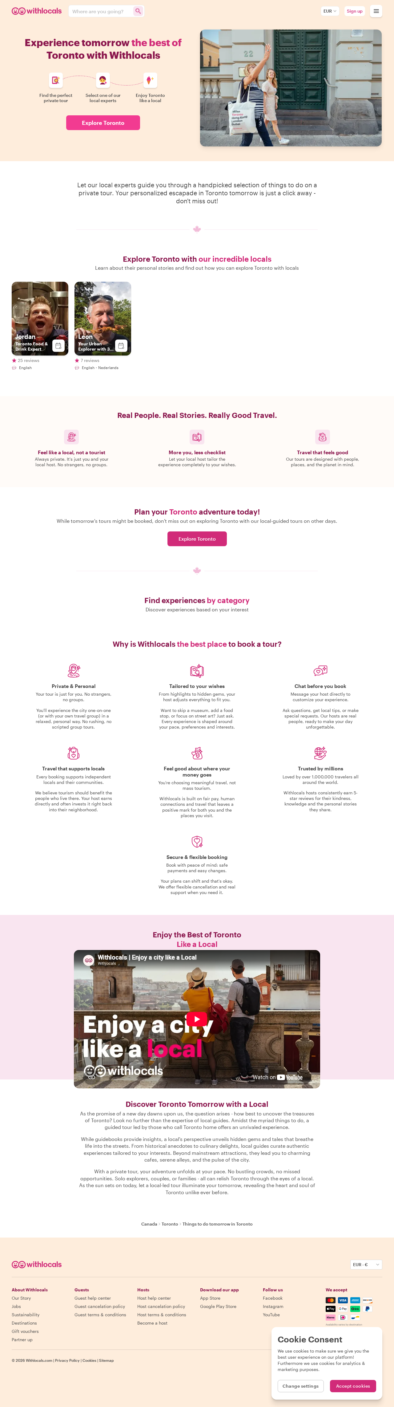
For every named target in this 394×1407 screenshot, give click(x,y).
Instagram (273, 1306)
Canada (149, 1223)
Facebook (273, 1298)
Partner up (22, 1339)
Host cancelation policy (161, 1306)
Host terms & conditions (161, 1314)
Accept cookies (353, 1386)
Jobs (16, 1306)
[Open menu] (376, 11)
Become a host (152, 1323)
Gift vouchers (25, 1331)
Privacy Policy (67, 1360)
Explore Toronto (103, 122)
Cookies (89, 1360)
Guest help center (92, 1298)
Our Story (21, 1298)
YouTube (271, 1314)
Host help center (154, 1298)
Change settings (301, 1386)
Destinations (24, 1323)
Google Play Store (218, 1306)
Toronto (170, 1223)
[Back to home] (37, 11)
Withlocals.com (39, 1360)
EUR (328, 11)
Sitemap (106, 1360)
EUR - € (360, 1264)
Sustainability (25, 1314)
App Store (210, 1298)
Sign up (355, 11)
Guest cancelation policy (99, 1306)
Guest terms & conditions (100, 1314)
